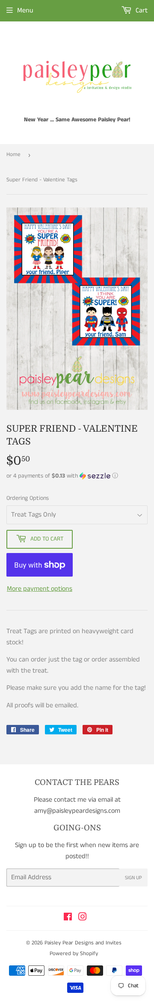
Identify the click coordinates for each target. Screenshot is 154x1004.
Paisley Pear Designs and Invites (82, 943)
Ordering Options (27, 498)
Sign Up (133, 877)
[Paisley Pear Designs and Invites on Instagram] (82, 918)
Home (13, 154)
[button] (77, 476)
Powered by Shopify (74, 954)
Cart (141, 10)
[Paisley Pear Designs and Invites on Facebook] (67, 918)
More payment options (39, 589)
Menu (25, 10)
